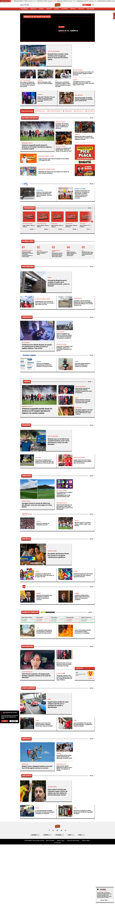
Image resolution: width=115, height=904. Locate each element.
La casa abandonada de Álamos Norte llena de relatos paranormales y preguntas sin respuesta (44, 812)
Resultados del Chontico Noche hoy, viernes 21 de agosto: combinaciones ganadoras (58, 555)
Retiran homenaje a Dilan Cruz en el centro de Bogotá (45, 82)
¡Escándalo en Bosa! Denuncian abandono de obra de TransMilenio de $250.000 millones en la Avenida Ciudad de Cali (83, 303)
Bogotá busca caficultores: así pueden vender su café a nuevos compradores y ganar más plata (63, 84)
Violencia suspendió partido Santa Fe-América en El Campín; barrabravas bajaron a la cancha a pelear (37, 147)
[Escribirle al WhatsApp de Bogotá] (65, 830)
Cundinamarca (68, 111)
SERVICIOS (73, 8)
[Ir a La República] (24, 587)
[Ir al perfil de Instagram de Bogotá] (57, 830)
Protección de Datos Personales (73, 840)
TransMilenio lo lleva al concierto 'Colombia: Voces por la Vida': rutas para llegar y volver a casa (83, 83)
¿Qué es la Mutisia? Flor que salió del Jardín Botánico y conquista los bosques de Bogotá (83, 724)
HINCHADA (49, 8)
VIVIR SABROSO (90, 8)
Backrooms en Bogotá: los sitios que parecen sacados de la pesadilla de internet (83, 812)
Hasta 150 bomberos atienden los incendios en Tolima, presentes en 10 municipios (83, 631)
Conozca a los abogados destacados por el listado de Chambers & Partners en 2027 (44, 365)
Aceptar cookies (104, 900)
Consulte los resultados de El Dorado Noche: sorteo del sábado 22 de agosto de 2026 (64, 149)
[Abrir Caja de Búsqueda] (93, 5)
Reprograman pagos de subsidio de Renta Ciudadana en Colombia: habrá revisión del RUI (84, 99)
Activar (4, 721)
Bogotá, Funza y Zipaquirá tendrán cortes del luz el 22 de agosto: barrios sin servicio (37, 767)
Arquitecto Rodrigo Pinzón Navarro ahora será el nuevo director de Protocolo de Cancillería (82, 597)
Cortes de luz (79, 111)
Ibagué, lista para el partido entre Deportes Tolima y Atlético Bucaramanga (71, 253)
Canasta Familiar (4, 1)
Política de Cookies (105, 897)
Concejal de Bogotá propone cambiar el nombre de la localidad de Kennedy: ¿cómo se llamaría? (58, 283)
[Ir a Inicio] (58, 5)
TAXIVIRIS (41, 8)
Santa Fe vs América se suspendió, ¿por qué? (42, 524)
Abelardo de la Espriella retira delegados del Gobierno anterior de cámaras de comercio (44, 597)
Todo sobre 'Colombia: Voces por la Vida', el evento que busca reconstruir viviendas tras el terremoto (46, 99)
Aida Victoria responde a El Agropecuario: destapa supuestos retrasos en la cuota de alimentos (83, 390)
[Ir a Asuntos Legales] (29, 355)
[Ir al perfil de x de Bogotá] (53, 830)
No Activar (13, 721)
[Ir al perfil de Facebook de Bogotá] (49, 830)
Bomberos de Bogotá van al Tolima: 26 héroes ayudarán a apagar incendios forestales (83, 73)
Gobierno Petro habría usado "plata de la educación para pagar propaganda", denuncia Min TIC (44, 194)
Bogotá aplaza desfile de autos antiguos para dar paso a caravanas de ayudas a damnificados (58, 704)
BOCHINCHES (64, 8)
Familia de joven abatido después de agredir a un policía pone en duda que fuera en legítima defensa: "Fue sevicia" (37, 346)
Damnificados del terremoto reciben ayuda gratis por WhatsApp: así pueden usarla (64, 757)
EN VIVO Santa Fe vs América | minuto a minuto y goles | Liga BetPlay (83, 524)
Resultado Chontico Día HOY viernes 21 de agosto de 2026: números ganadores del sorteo (83, 575)
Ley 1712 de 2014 (57, 842)
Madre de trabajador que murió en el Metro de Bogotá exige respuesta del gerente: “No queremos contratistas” (64, 336)
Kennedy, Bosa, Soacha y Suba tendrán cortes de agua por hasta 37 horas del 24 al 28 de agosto (58, 56)
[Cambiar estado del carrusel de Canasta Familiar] (10, 1)
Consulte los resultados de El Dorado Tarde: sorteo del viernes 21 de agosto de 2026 (44, 575)
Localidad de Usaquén (54, 111)
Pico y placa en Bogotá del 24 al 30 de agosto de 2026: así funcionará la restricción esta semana (27, 84)
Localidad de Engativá (93, 111)
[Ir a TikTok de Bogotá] (61, 830)
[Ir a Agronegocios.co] (47, 612)
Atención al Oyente (60, 840)
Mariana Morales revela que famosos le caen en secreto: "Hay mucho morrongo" (82, 401)
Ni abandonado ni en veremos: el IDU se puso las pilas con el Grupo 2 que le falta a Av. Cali (44, 303)
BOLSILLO (56, 8)
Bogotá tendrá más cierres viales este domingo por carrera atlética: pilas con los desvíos (83, 461)
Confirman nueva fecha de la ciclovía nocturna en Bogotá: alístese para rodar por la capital (44, 724)
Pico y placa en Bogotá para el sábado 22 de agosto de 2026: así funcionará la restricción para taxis (44, 461)
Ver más (91, 117)
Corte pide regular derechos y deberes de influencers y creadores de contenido (82, 365)
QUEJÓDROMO (24, 8)
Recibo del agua (41, 111)
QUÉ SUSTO (81, 8)
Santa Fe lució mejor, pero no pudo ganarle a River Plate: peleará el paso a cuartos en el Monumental (64, 507)
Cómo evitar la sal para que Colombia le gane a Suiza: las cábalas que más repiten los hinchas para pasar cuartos (57, 792)
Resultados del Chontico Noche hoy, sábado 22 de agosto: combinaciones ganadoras (62, 126)
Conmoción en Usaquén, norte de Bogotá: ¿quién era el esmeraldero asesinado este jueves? (64, 348)
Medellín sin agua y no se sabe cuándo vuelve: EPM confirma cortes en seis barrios (87, 253)
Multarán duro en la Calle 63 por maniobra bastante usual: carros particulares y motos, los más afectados (58, 441)
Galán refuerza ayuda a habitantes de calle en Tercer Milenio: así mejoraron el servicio (64, 768)
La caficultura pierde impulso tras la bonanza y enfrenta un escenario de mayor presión (44, 631)
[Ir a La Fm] (25, 184)
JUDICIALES (33, 8)
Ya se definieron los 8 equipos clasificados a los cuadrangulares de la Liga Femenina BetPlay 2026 (64, 494)
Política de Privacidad (50, 840)
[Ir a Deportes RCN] (27, 514)
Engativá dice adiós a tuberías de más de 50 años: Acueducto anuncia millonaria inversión (84, 138)
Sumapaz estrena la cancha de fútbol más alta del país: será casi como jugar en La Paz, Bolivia (37, 505)
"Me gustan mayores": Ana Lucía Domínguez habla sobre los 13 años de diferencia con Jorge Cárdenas (84, 412)
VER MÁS (31, 229)
